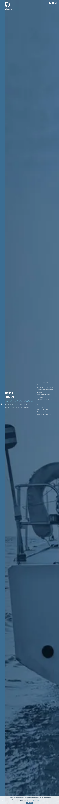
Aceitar (29, 802)
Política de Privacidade (33, 800)
